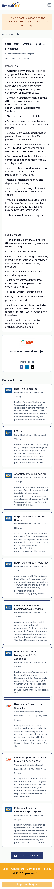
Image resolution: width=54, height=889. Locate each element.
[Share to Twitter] (32, 367)
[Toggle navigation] (49, 5)
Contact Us (17, 868)
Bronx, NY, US (40, 392)
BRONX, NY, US (11, 58)
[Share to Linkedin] (27, 367)
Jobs (5, 868)
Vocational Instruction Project (19, 53)
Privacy (47, 868)
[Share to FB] (21, 367)
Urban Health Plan (22, 392)
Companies (33, 868)
